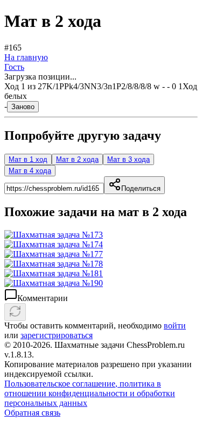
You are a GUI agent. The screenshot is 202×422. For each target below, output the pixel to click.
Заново (22, 107)
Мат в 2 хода (77, 159)
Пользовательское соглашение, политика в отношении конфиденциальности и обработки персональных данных (89, 393)
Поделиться (141, 188)
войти (175, 325)
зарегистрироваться (56, 335)
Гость (14, 66)
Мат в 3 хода (128, 159)
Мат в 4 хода (30, 171)
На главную (26, 57)
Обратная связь (32, 412)
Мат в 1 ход (28, 159)
